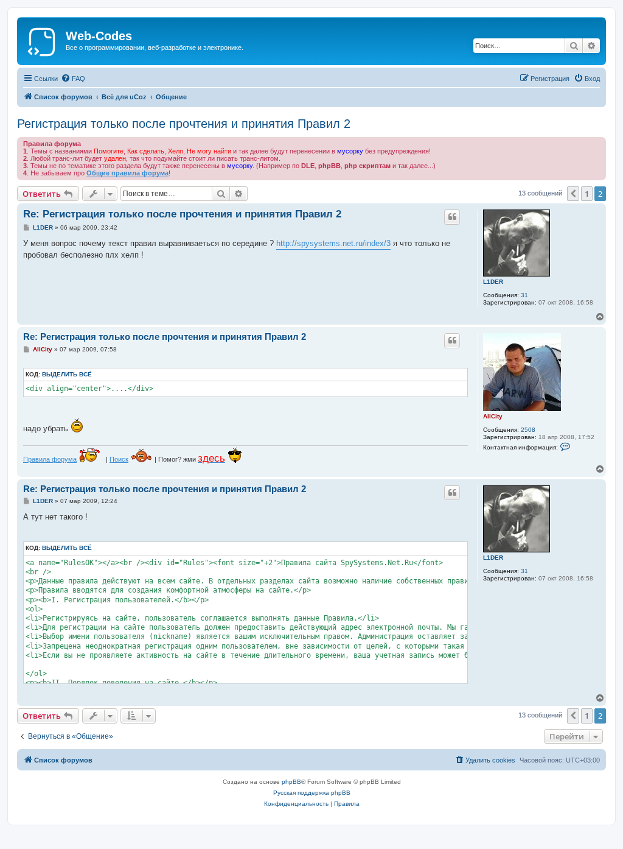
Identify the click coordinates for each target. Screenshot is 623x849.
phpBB (291, 781)
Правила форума (50, 459)
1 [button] (587, 193)
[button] (573, 193)
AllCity (493, 416)
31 (524, 295)
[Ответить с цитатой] (452, 217)
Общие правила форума (127, 173)
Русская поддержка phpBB (311, 792)
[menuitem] (73, 78)
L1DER (493, 281)
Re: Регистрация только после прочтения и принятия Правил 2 (182, 214)
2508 (528, 429)
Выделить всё (67, 374)
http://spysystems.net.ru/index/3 (333, 243)
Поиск (119, 459)
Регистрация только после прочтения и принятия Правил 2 (183, 123)
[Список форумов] (43, 39)
